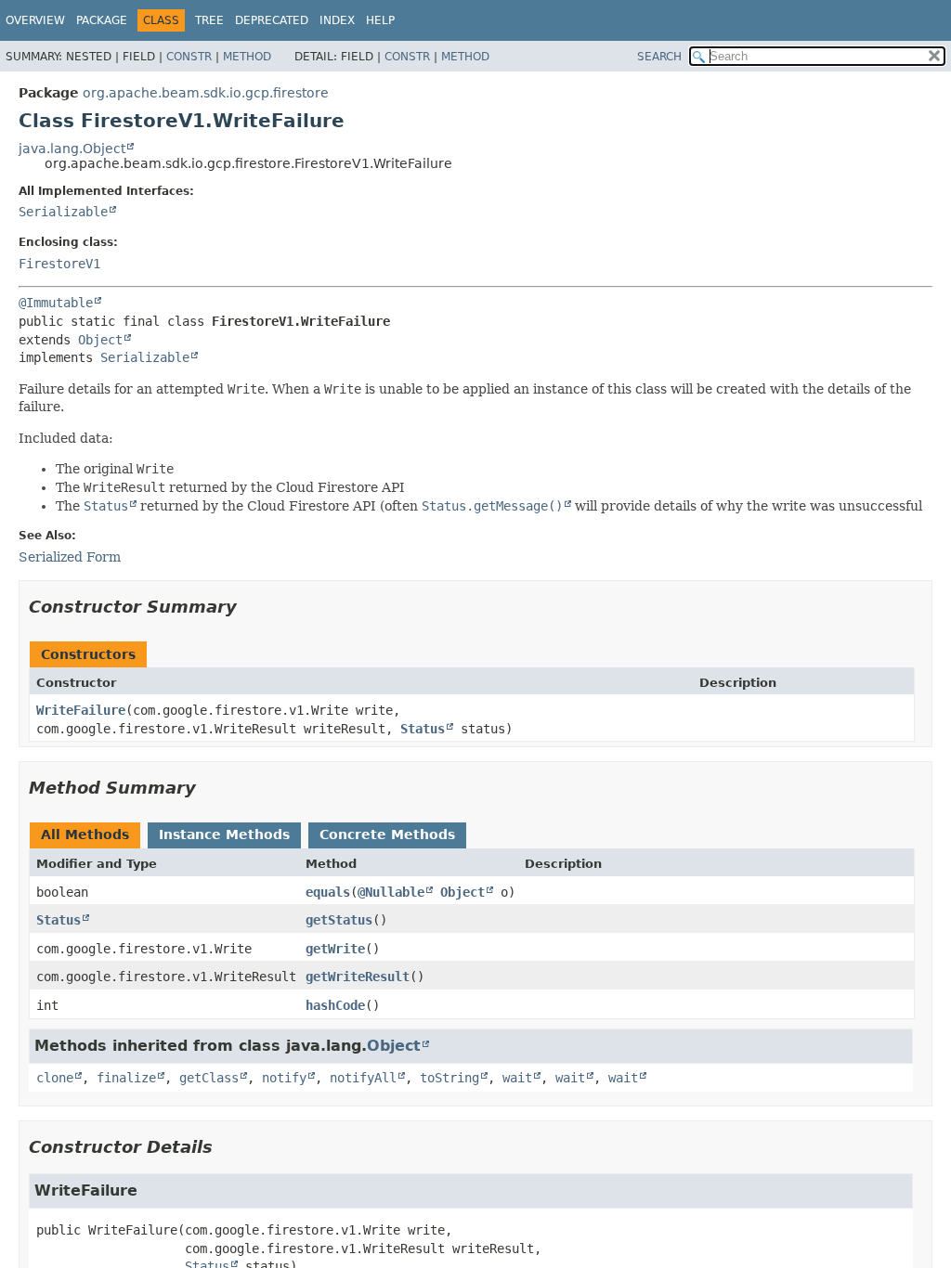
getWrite (335, 948)
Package (101, 20)
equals (328, 892)
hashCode (335, 1005)
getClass (209, 1077)
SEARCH (659, 56)
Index (337, 20)
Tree (209, 20)
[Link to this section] (249, 606)
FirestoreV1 (59, 263)
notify (284, 1077)
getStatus (339, 919)
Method (247, 56)
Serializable (63, 211)
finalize (126, 1077)
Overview (35, 20)
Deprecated (271, 20)
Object (100, 339)
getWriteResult (358, 976)
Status (422, 728)
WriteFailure (80, 710)
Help (380, 20)
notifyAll (363, 1077)
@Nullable (391, 892)
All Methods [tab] (85, 834)
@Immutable (56, 302)
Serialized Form (70, 557)
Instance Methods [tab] (224, 834)
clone (54, 1077)
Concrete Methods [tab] (387, 834)
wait (517, 1077)
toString (449, 1077)
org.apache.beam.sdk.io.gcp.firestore (206, 92)
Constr (189, 56)
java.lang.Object (72, 148)
